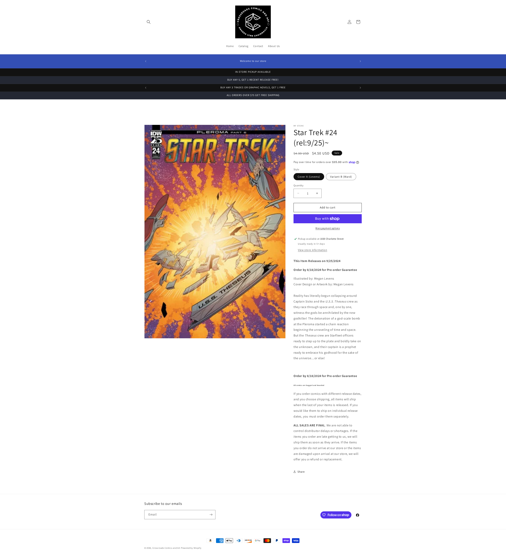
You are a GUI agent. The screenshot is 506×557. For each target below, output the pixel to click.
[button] (148, 22)
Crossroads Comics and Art (166, 548)
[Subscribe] (211, 514)
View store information (312, 250)
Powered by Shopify (191, 548)
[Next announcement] (360, 61)
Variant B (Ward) (341, 176)
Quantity (298, 185)
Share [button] (301, 471)
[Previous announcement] (145, 61)
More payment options (327, 228)
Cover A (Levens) (309, 176)
